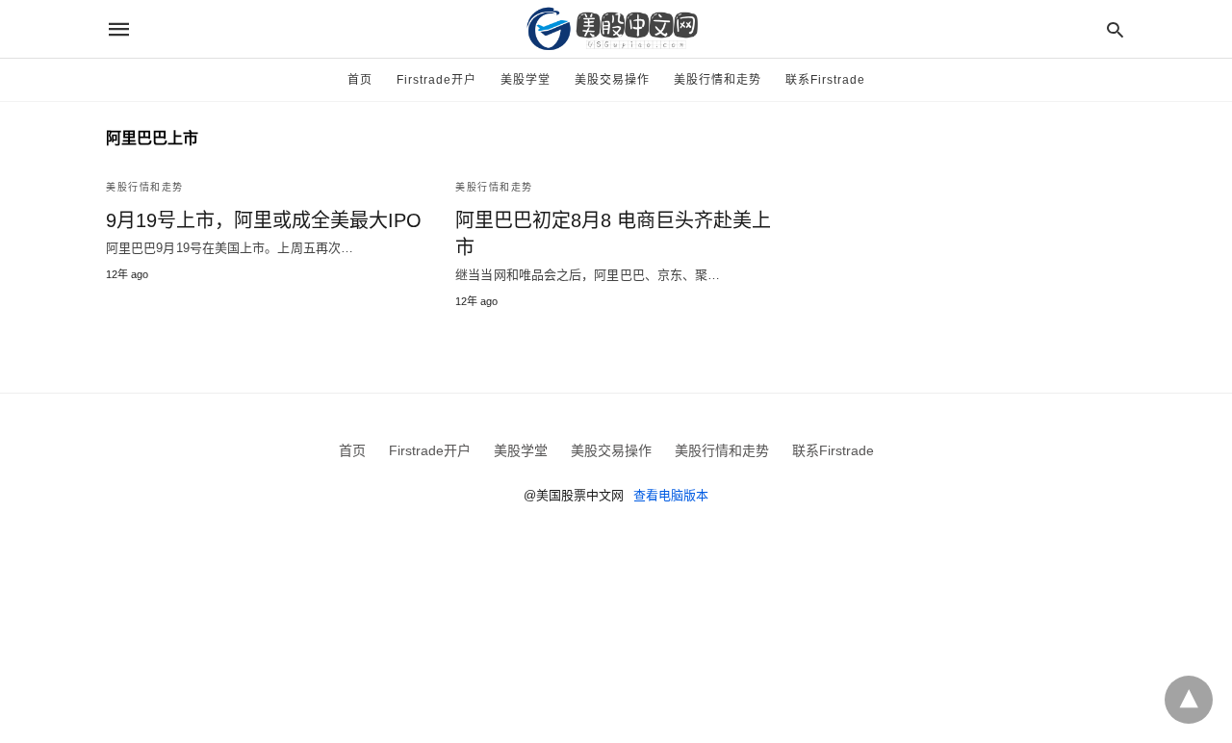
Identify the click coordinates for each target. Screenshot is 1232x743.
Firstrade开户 (436, 80)
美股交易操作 (612, 80)
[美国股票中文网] (615, 29)
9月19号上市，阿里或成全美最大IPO (264, 220)
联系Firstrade (825, 80)
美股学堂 (525, 80)
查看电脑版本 (670, 495)
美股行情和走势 (717, 80)
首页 (359, 80)
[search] (1115, 29)
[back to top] (1189, 700)
